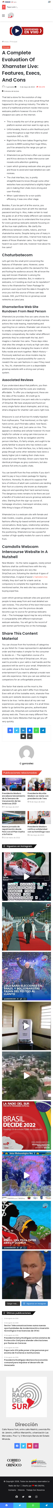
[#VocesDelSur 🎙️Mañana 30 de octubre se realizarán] (26, 1225)
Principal (13, 42)
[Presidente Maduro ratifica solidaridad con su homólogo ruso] (39, 817)
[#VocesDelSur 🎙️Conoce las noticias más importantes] (26, 876)
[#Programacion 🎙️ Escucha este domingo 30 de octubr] (26, 1125)
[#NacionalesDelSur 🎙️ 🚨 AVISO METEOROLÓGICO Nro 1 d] (26, 1175)
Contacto (12, 1490)
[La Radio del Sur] (11, 15)
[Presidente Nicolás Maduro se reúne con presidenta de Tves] (39, 784)
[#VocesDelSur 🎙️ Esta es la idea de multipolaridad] (26, 1275)
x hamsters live (40, 577)
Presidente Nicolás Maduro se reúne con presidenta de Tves (38, 796)
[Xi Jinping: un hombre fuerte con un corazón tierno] (26, 926)
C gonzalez (10, 87)
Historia (21, 1490)
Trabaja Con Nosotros (35, 1490)
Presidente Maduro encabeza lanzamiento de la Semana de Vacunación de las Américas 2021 (13, 798)
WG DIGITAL (40, 1486)
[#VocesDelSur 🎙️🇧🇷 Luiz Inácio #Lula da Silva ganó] (26, 976)
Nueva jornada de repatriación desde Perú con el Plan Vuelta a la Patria (13, 830)
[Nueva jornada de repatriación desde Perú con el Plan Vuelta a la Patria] (13, 817)
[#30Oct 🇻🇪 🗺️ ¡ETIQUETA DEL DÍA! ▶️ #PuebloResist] (26, 1075)
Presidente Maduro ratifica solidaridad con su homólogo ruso (39, 829)
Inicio (6, 42)
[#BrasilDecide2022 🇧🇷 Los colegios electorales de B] (26, 1026)
